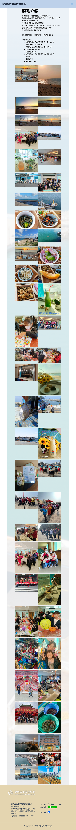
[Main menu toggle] (72, 4)
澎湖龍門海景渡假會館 (14, 3)
